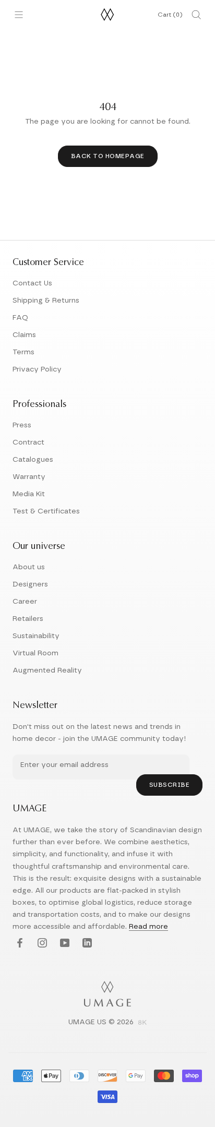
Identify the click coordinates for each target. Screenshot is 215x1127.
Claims (24, 335)
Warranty (29, 477)
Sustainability (36, 636)
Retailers (28, 618)
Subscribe (169, 785)
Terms (23, 352)
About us (29, 567)
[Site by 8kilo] (142, 1023)
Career (25, 601)
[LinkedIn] (86, 944)
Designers (30, 584)
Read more (148, 926)
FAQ (20, 317)
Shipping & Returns (46, 300)
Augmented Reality (47, 670)
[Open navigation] (18, 14)
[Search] (196, 14)
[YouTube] (63, 944)
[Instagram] (41, 944)
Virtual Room (35, 653)
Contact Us (32, 283)
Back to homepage (108, 156)
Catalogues (33, 459)
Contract (28, 442)
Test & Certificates (46, 511)
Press (22, 425)
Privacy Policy (37, 369)
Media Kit (29, 494)
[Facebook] (19, 944)
